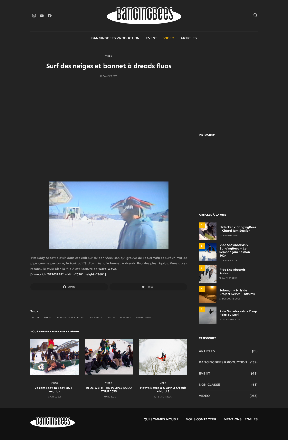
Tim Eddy (126, 317)
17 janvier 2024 (228, 260)
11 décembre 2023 (229, 319)
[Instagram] (33, 15)
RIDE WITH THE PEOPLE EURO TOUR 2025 (108, 389)
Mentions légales (241, 419)
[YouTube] (41, 15)
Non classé (209, 384)
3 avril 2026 (54, 397)
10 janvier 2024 (228, 278)
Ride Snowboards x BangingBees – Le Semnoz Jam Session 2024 (234, 250)
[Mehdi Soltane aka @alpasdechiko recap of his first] (243, 153)
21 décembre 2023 (229, 299)
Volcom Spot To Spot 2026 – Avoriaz (54, 389)
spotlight (97, 317)
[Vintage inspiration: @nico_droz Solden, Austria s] (213, 171)
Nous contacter (201, 419)
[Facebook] (49, 15)
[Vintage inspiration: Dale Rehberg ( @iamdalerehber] (243, 171)
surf (112, 317)
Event (151, 38)
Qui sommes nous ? (161, 419)
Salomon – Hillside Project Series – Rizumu (237, 292)
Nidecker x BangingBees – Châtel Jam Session (237, 228)
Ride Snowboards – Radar (233, 271)
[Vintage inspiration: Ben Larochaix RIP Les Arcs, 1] (243, 188)
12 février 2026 (163, 397)
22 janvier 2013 (109, 76)
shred (48, 317)
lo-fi (36, 317)
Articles (188, 38)
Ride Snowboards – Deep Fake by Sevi (238, 313)
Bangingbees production (115, 38)
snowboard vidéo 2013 (71, 317)
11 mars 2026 (109, 397)
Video (168, 38)
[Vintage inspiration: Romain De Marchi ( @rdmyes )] (213, 153)
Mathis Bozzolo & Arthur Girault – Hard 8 (163, 389)
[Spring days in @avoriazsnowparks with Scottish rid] (213, 188)
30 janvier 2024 (228, 235)
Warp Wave (107, 269)
